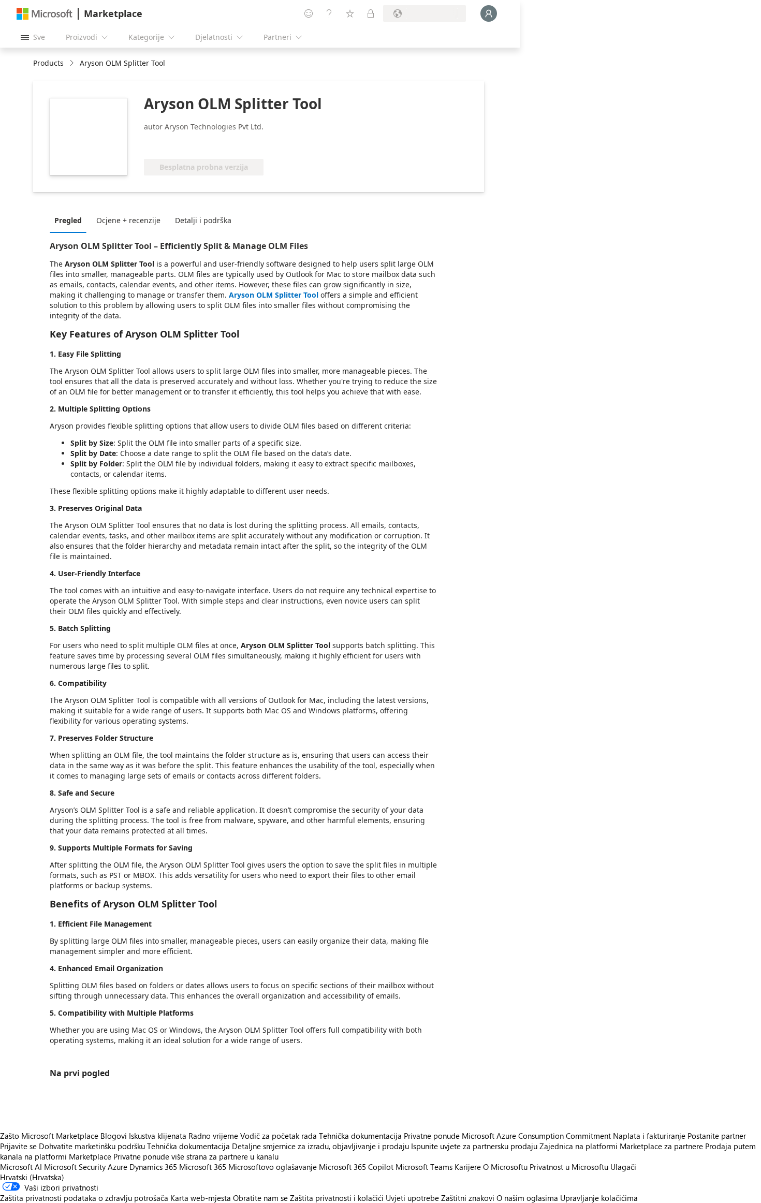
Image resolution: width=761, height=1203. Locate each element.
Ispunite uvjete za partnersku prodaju (474, 1146)
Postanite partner (716, 1136)
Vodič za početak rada (278, 1136)
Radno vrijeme (213, 1136)
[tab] (71, 220)
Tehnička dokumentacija (360, 1136)
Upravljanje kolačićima (599, 1198)
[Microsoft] (44, 14)
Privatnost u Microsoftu (569, 1167)
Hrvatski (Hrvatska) (32, 1177)
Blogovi (113, 1136)
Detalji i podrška (203, 220)
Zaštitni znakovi (467, 1198)
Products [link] (48, 63)
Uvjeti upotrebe (412, 1198)
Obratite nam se (260, 1198)
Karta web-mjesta (200, 1198)
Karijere (468, 1167)
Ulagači (623, 1167)
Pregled (68, 220)
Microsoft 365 (202, 1167)
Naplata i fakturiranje (649, 1136)
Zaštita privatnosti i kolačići (337, 1198)
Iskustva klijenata (157, 1136)
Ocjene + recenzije (128, 220)
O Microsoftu (505, 1167)
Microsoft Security (75, 1167)
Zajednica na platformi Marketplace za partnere (621, 1146)
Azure (117, 1167)
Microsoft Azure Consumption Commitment (537, 1136)
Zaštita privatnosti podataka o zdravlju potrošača (84, 1198)
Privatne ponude (432, 1136)
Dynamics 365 (153, 1167)
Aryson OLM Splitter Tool (274, 295)
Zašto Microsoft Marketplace (49, 1136)
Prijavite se (18, 1146)
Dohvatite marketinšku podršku (92, 1146)
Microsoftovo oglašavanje (272, 1167)
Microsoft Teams (424, 1167)
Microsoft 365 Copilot (356, 1167)
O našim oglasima (527, 1198)
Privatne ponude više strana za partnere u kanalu (196, 1156)
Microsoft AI (21, 1167)
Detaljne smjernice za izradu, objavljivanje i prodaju (320, 1146)
